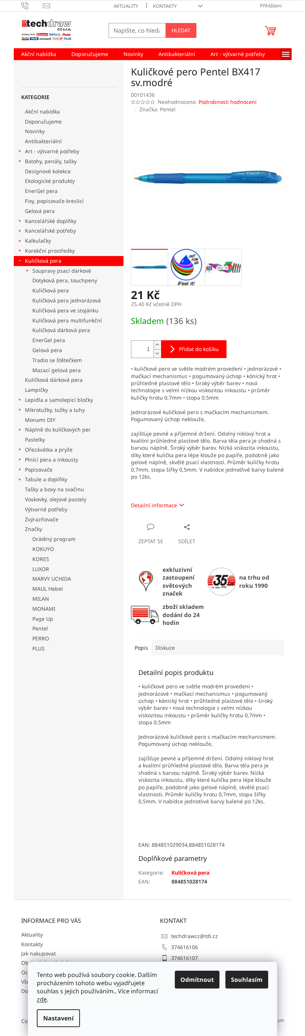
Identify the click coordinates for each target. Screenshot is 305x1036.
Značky (33, 528)
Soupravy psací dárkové (61, 270)
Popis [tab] (141, 647)
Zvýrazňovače (42, 519)
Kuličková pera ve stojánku (65, 310)
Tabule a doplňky (46, 479)
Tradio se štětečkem (57, 360)
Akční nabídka (42, 111)
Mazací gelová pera (56, 370)
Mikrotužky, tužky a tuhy (55, 409)
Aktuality (125, 6)
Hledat (180, 30)
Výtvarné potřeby (46, 509)
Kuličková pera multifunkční (67, 320)
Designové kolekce (48, 171)
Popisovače (38, 469)
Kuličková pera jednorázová (66, 300)
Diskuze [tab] (165, 647)
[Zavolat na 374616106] (32, 5)
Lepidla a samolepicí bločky (59, 399)
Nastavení (58, 1018)
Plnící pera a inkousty (51, 459)
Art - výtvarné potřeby (52, 151)
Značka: (157, 109)
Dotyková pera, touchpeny (64, 280)
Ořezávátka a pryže (49, 449)
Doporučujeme (43, 121)
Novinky (35, 131)
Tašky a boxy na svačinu (54, 489)
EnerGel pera (41, 190)
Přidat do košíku (199, 349)
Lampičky (36, 389)
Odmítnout (197, 980)
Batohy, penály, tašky (51, 161)
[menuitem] (39, 54)
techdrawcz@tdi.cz (194, 936)
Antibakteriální (43, 141)
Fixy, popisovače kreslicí (54, 200)
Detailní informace (154, 505)
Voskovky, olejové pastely (55, 499)
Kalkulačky (38, 240)
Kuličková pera (43, 260)
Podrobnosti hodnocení (228, 101)
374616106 (184, 947)
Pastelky (35, 439)
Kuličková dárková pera (61, 330)
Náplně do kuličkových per (58, 429)
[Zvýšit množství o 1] (157, 345)
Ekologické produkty (50, 180)
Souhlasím (247, 980)
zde (42, 999)
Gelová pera (40, 210)
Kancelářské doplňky (50, 220)
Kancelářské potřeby (50, 230)
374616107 (184, 957)
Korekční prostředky (50, 250)
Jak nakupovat (38, 953)
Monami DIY (40, 419)
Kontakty (165, 6)
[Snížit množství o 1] (157, 353)
